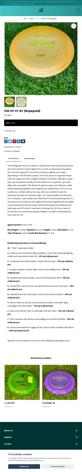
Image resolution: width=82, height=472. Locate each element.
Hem (25, 19)
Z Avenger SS (48, 403)
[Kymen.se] (41, 10)
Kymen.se (8, 430)
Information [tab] (13, 158)
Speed (32, 19)
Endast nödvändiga (58, 466)
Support (8, 437)
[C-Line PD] (22, 382)
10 (37, 19)
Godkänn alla (24, 466)
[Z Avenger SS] (59, 382)
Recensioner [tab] (29, 158)
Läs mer (7, 443)
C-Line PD (9, 403)
